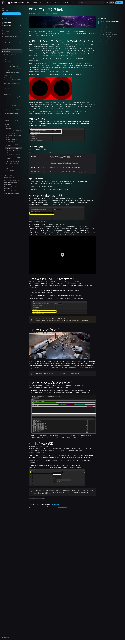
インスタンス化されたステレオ (107, 32)
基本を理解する (8, 61)
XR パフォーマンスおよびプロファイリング (13, 144)
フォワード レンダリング (105, 36)
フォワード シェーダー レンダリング (55, 373)
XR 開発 (7, 124)
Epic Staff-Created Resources (11, 180)
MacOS (7, 168)
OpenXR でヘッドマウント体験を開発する (13, 127)
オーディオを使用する (9, 100)
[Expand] (3, 57)
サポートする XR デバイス (12, 163)
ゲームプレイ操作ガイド (10, 77)
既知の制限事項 (103, 30)
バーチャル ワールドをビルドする (12, 66)
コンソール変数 (103, 27)
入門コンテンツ (8, 59)
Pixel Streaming (9, 166)
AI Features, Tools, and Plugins (11, 72)
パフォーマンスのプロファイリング (108, 39)
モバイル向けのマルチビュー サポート (108, 34)
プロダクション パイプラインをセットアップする (12, 106)
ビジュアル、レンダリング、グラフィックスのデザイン (12, 69)
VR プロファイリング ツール (13, 154)
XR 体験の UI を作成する (11, 139)
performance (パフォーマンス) (38, 498)
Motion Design (7, 94)
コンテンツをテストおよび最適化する (12, 110)
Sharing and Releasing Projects (11, 113)
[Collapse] (3, 113)
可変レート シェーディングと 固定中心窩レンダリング (109, 22)
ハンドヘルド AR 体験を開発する (13, 130)
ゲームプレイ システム (9, 86)
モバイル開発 (7, 88)
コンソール (7, 173)
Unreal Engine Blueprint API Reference (11, 187)
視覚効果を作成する (9, 75)
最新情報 (6, 57)
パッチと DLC (8, 175)
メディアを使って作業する (10, 103)
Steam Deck (8, 118)
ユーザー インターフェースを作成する (12, 97)
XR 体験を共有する (10, 141)
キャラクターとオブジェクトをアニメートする (12, 91)
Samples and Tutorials (9, 177)
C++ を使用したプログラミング (11, 83)
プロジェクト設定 (104, 25)
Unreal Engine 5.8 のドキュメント (10, 54)
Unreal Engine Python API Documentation (10, 183)
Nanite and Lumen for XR (13, 161)
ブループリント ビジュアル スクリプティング (12, 80)
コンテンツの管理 (8, 64)
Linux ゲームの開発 (9, 170)
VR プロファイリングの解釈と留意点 (14, 158)
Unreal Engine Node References (12, 193)
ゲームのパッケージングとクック (12, 115)
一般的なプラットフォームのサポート (12, 121)
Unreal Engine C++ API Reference (12, 190)
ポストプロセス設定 (104, 41)
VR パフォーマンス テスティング (14, 151)
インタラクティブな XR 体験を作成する (13, 136)
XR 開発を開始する (10, 133)
